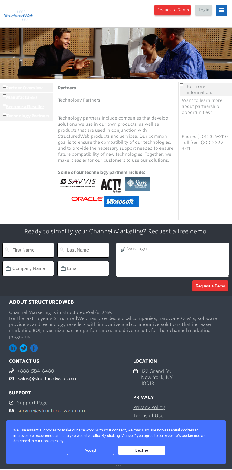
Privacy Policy (149, 407)
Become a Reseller (25, 106)
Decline (141, 450)
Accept (90, 450)
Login (204, 10)
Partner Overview (24, 88)
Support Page (32, 403)
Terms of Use (148, 415)
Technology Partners (28, 116)
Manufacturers (22, 97)
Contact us (193, 124)
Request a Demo (173, 10)
